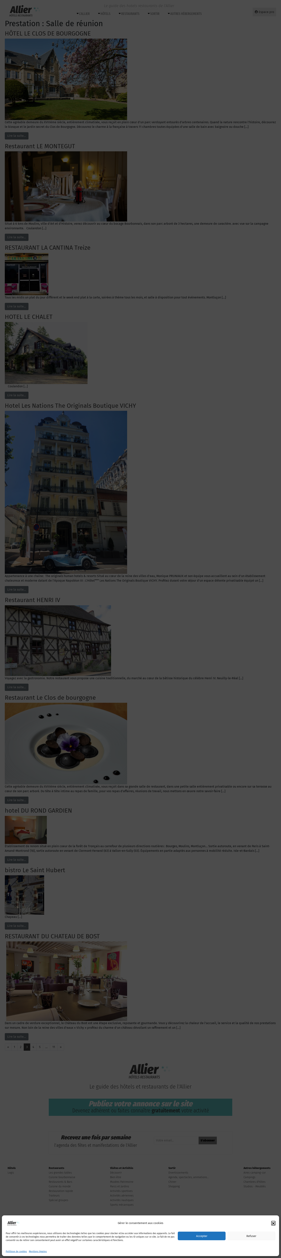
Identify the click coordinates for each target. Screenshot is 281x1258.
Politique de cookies (16, 1251)
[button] (273, 1223)
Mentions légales (38, 1251)
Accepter (201, 1236)
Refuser (251, 1236)
